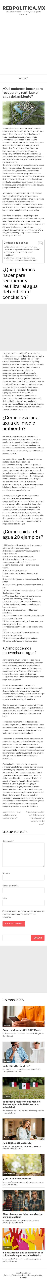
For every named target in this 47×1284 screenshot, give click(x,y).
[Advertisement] (23, 49)
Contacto (7, 1275)
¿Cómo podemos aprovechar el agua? (23, 260)
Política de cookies (18, 1275)
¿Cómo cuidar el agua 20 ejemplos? (20, 258)
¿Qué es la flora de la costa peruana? (11, 815)
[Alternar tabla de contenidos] (39, 243)
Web (5, 898)
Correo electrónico (10, 886)
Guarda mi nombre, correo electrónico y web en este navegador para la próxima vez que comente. (23, 914)
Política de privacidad (34, 1275)
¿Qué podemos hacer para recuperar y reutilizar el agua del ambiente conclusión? (22, 248)
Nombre (6, 873)
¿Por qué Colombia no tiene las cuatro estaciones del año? (35, 818)
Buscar (38, 938)
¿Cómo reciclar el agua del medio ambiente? (19, 253)
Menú (24, 78)
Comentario (8, 841)
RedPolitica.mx (24, 8)
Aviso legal (23, 1277)
